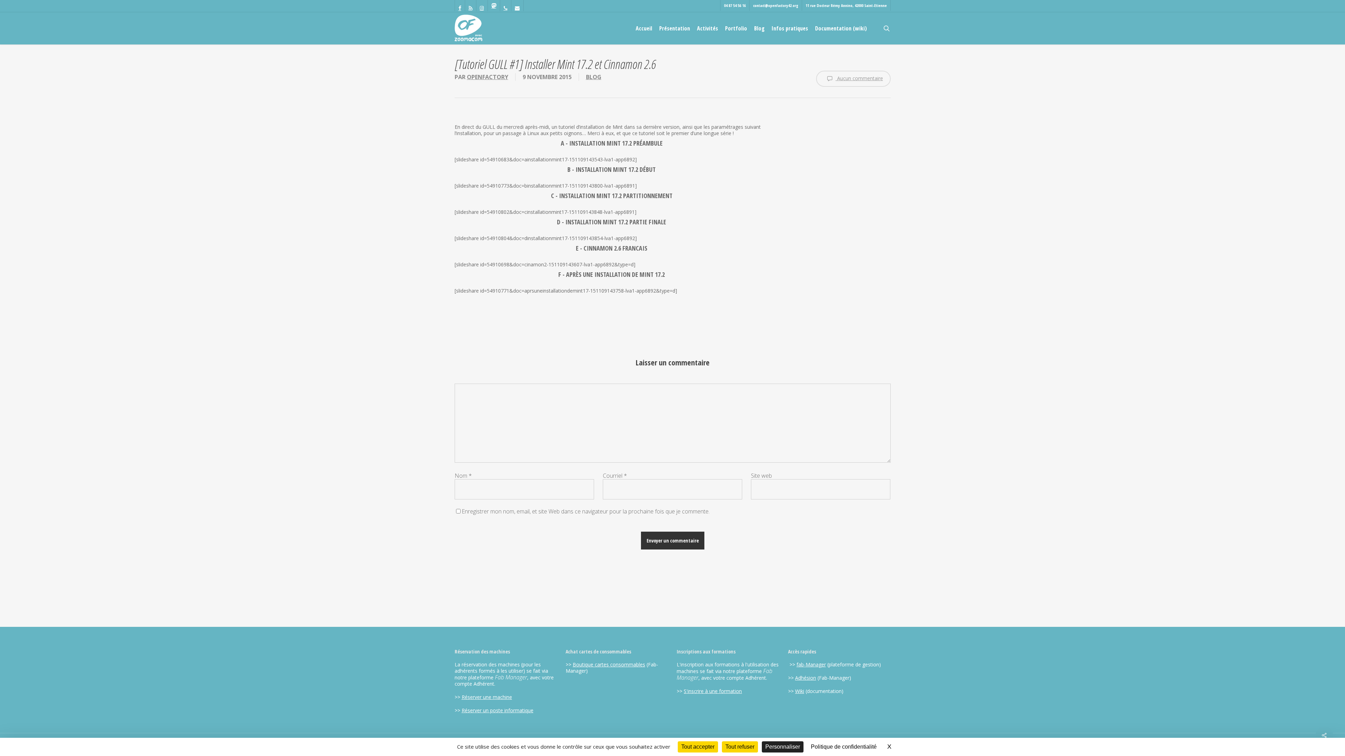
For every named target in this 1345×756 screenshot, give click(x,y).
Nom (463, 475)
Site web (761, 475)
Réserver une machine (487, 697)
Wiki (799, 691)
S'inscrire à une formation (713, 691)
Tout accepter (698, 747)
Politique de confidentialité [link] (844, 747)
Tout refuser (739, 747)
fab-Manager (811, 664)
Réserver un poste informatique (497, 710)
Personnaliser (782, 747)
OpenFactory (487, 77)
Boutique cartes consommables (609, 664)
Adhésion (805, 677)
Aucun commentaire (859, 78)
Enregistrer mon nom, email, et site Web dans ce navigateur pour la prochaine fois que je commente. (586, 511)
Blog (593, 77)
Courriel (615, 475)
